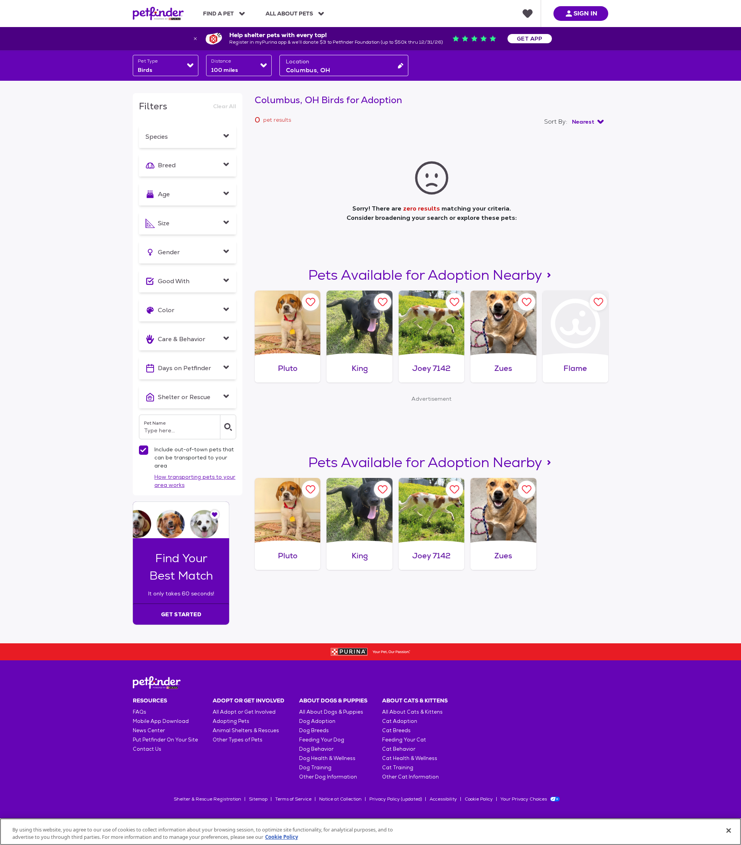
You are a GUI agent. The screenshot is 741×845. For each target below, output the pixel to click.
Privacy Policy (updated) (395, 799)
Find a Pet (218, 13)
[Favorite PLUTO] (310, 302)
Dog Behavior (316, 749)
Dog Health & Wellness (327, 758)
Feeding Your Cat (404, 739)
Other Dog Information (328, 777)
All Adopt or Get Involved (244, 712)
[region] (370, 831)
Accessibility (443, 799)
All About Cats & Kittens (412, 712)
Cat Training (397, 767)
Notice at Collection (340, 799)
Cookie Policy (479, 799)
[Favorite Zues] (526, 302)
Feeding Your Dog (321, 739)
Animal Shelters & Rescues (246, 730)
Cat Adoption (399, 721)
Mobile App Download (161, 721)
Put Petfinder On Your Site (165, 739)
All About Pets (289, 13)
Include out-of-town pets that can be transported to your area (194, 457)
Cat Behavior (398, 749)
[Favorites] (527, 13)
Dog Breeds (314, 730)
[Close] (728, 830)
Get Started (181, 614)
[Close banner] (195, 38)
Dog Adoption (317, 721)
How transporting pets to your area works (194, 480)
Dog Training (315, 767)
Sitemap (258, 799)
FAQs (139, 712)
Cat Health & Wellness (409, 758)
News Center (149, 730)
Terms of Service (293, 799)
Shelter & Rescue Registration (207, 799)
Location (297, 61)
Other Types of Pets (237, 739)
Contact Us (147, 749)
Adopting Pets (231, 721)
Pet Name (155, 423)
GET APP (530, 38)
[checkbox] (143, 450)
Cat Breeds (396, 730)
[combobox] (165, 65)
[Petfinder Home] (158, 13)
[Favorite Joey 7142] (454, 302)
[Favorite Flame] (598, 302)
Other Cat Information (410, 777)
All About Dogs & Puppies (331, 712)
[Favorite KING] (382, 302)
